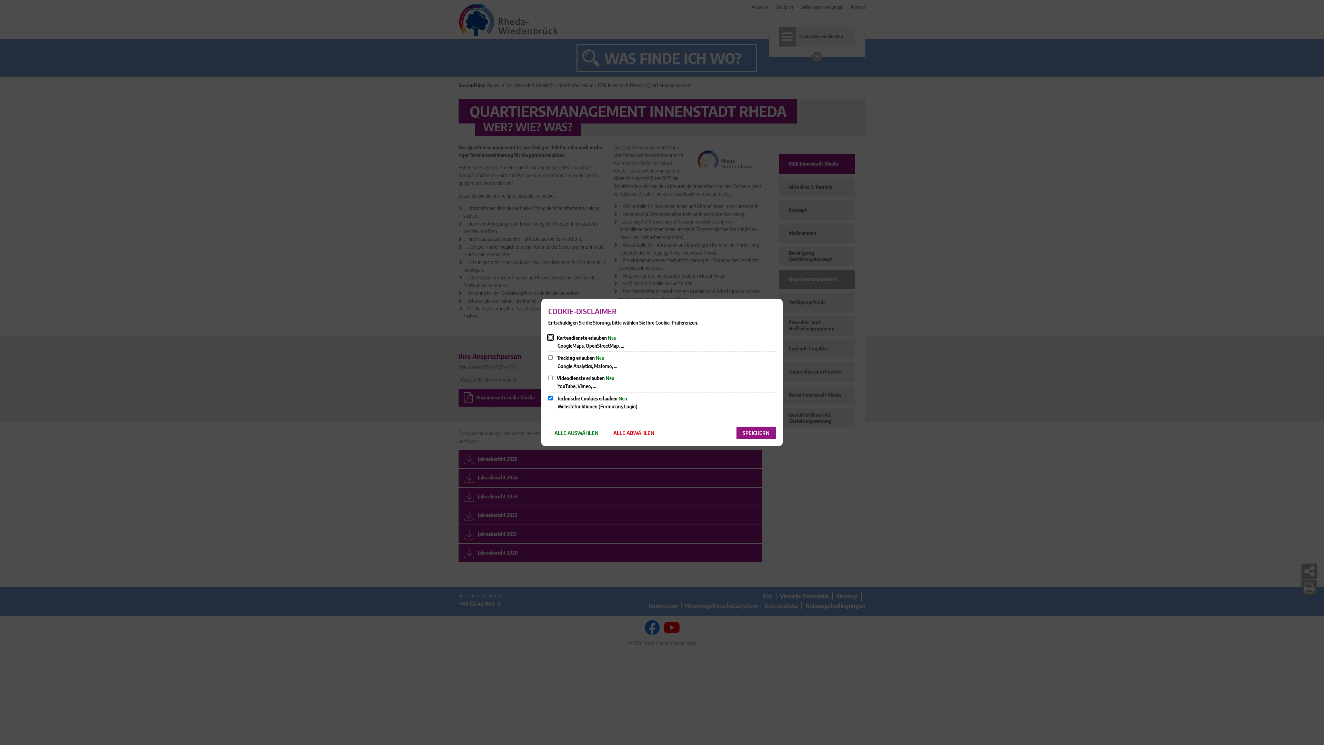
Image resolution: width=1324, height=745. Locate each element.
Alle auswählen (576, 433)
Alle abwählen (633, 433)
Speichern (756, 433)
